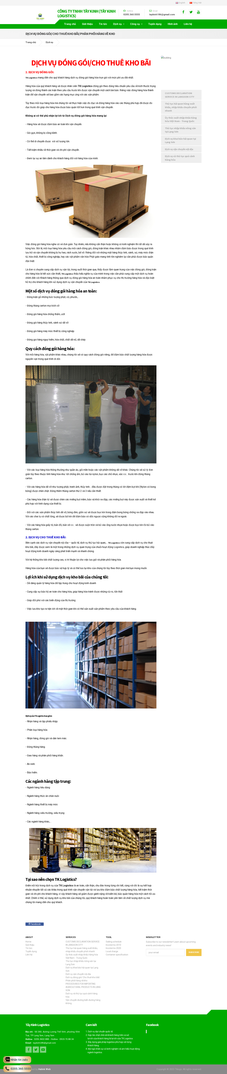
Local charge (112, 951)
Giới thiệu (87, 24)
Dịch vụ (117, 24)
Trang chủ (70, 24)
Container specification (117, 954)
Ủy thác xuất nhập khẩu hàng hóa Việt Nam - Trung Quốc (181, 119)
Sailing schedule (114, 941)
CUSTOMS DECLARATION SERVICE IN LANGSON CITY (179, 95)
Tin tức (103, 24)
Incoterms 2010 (113, 945)
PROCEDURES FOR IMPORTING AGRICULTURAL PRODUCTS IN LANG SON (83, 987)
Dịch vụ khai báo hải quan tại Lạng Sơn (180, 140)
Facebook (35, 924)
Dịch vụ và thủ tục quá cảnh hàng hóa (180, 158)
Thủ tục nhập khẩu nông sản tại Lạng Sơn (180, 130)
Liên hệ (188, 24)
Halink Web (44, 1069)
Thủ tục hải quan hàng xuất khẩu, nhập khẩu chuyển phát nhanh (181, 107)
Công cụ (135, 24)
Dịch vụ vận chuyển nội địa (179, 149)
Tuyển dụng (155, 24)
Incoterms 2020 (113, 948)
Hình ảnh (173, 24)
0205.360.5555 (131, 14)
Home (28, 941)
